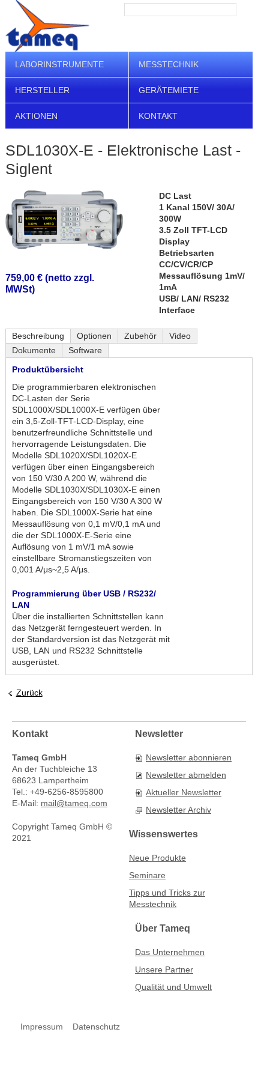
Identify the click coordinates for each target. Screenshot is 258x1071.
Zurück (29, 692)
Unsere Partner (164, 969)
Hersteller (42, 90)
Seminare (147, 875)
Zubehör (140, 336)
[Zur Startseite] (47, 26)
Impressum (41, 1026)
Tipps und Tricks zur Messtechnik (167, 898)
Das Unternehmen (170, 952)
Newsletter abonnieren (189, 757)
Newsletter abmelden (186, 775)
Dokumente (34, 350)
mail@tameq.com (74, 803)
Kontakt (158, 116)
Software (85, 350)
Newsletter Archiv (178, 810)
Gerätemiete (169, 90)
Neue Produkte (157, 858)
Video (180, 336)
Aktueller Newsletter (183, 792)
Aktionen (36, 116)
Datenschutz (96, 1026)
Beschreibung (38, 336)
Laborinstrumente (59, 64)
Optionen (94, 336)
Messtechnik (169, 64)
